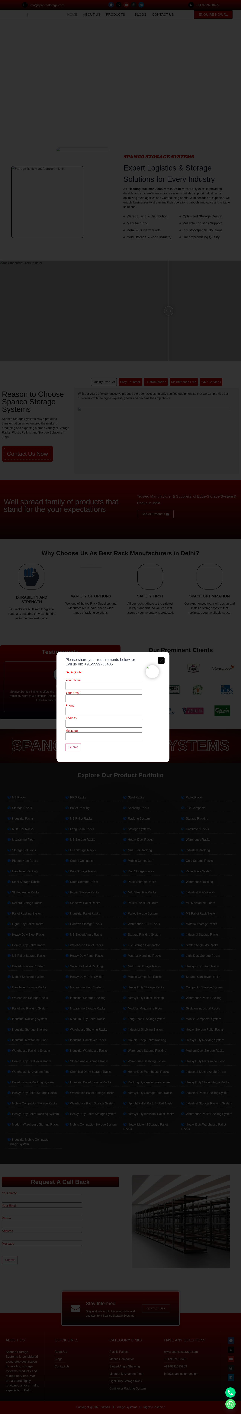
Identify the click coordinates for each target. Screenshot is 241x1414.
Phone (70, 705)
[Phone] (230, 1392)
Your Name (73, 680)
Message (72, 730)
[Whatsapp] (230, 1404)
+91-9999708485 (98, 664)
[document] (120, 707)
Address (71, 718)
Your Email (73, 692)
